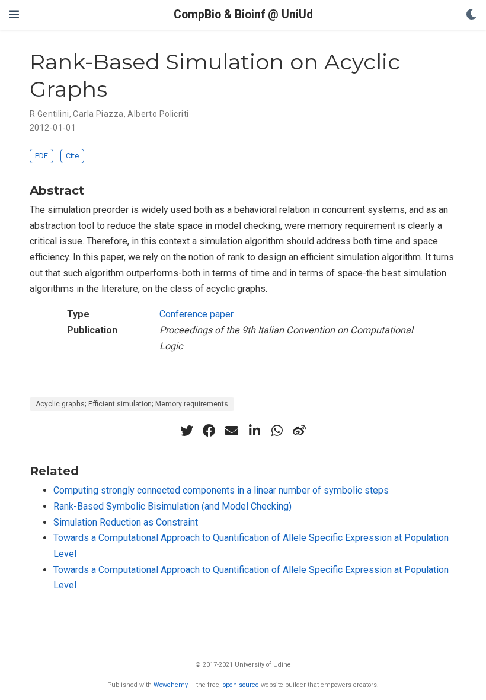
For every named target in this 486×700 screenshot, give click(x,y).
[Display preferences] (471, 15)
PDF (41, 155)
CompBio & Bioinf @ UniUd (243, 14)
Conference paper (196, 314)
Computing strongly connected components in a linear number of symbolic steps (221, 490)
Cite (72, 155)
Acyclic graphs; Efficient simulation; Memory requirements (132, 404)
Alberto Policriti (157, 114)
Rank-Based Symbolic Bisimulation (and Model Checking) (172, 506)
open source (241, 685)
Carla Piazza (98, 114)
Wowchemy (171, 685)
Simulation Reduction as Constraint (125, 522)
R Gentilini (49, 114)
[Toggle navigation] (14, 15)
